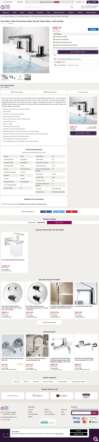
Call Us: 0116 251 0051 (91, 6)
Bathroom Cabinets (48, 381)
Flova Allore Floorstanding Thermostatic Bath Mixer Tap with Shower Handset (62, 307)
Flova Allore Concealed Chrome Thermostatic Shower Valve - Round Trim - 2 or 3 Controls (12, 307)
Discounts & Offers (33, 414)
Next (72, 2)
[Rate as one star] (38, 223)
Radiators (71, 12)
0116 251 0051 (6, 419)
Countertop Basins (62, 381)
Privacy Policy (48, 412)
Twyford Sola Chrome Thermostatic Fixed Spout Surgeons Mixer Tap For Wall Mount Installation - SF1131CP (61, 360)
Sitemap (30, 416)
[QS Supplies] (5, 7)
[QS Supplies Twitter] (7, 434)
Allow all (78, 430)
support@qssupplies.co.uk (10, 417)
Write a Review (59, 222)
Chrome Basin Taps (23, 204)
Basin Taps (16, 381)
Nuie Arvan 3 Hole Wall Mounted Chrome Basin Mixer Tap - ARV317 (84, 359)
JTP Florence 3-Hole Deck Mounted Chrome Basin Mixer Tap (36, 359)
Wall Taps (26, 381)
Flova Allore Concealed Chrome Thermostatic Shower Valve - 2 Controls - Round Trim (37, 307)
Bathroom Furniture (59, 12)
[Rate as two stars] (38, 223)
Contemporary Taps (41, 204)
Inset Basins (36, 381)
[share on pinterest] (71, 211)
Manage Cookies (79, 434)
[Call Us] (82, 7)
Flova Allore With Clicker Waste (83, 306)
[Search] (72, 7)
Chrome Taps (32, 204)
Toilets (14, 12)
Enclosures (40, 12)
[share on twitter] (59, 211)
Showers (30, 12)
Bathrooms (6, 12)
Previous (26, 2)
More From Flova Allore (49, 322)
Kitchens (80, 12)
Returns (63, 414)
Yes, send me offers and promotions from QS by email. (85, 409)
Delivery (46, 409)
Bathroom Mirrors (91, 12)
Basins (22, 12)
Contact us (64, 409)
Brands (21, 2)
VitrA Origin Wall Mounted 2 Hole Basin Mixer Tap (12, 359)
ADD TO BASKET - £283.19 (78, 52)
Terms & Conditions (49, 414)
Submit (94, 412)
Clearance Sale (8, 2)
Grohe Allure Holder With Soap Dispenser (13, 260)
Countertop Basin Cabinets (78, 381)
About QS (30, 409)
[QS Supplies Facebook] (4, 434)
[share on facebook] (46, 211)
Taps (48, 12)
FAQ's (62, 412)
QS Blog (30, 412)
